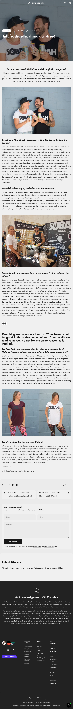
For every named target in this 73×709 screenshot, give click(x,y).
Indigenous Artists (40, 649)
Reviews (26, 663)
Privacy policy (23, 705)
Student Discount (26, 655)
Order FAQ (27, 652)
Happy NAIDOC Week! (48, 496)
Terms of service (30, 705)
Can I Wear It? (40, 654)
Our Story (39, 646)
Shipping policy (38, 705)
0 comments (68, 485)
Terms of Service (49, 546)
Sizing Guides (28, 649)
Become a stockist (27, 660)
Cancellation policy (56, 705)
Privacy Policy (37, 546)
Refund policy (16, 705)
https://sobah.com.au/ (13, 471)
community (7, 31)
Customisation (28, 646)
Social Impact (41, 658)
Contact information (47, 705)
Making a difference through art (20, 496)
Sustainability (40, 661)
